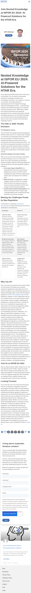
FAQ (3, 587)
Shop (3, 590)
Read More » (6, 559)
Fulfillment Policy (7, 578)
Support (4, 584)
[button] (29, 1)
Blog (3, 568)
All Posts (8, 35)
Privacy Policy (6, 574)
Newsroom (5, 571)
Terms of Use (6, 581)
